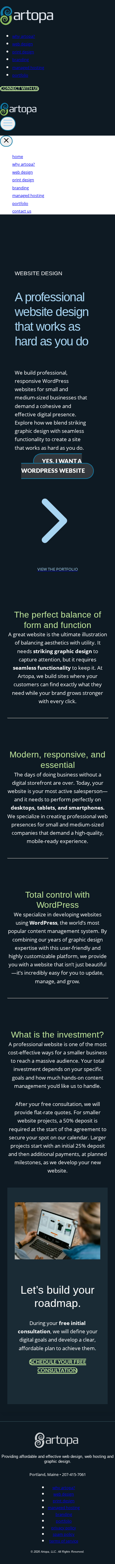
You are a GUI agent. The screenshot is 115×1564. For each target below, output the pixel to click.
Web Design (22, 44)
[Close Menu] (6, 141)
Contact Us (21, 211)
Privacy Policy (63, 1528)
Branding (20, 59)
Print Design (23, 52)
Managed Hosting (28, 67)
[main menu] (8, 124)
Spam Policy (64, 1534)
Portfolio (20, 75)
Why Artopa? (23, 36)
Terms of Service (63, 1541)
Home (17, 156)
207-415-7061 (74, 1474)
